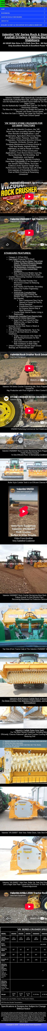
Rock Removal (5, 13)
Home (3, 9)
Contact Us (4, 21)
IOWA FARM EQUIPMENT (4, 3)
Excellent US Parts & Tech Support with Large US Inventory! (21, 25)
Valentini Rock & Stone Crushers (11, 17)
